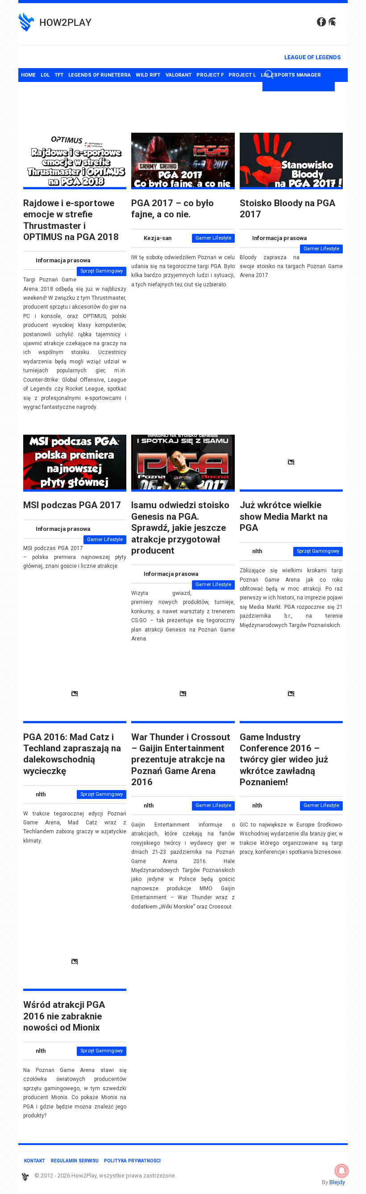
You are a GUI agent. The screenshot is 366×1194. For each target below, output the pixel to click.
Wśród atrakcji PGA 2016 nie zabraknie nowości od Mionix (64, 1016)
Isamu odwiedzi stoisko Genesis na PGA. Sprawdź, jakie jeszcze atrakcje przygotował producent (180, 527)
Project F (210, 75)
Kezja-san (157, 238)
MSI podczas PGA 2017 (72, 505)
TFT (58, 75)
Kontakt (34, 1161)
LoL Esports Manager (291, 75)
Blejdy (337, 1182)
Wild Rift (148, 75)
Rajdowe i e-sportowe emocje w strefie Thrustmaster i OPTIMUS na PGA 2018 (71, 220)
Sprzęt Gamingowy (101, 271)
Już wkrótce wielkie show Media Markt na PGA (284, 516)
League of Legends (312, 57)
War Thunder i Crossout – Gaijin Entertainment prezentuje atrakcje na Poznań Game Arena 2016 (180, 759)
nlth (257, 551)
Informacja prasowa (63, 260)
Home (28, 75)
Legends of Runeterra (99, 75)
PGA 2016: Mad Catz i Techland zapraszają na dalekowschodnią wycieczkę (72, 754)
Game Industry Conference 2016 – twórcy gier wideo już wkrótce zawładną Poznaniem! (284, 759)
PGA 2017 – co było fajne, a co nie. (172, 209)
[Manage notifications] (342, 1171)
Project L (242, 75)
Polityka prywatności (132, 1161)
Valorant (178, 75)
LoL (45, 75)
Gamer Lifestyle (213, 238)
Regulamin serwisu (75, 1161)
